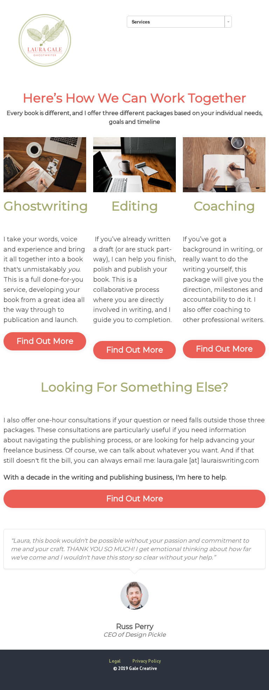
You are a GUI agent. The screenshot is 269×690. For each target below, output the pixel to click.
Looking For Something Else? (134, 387)
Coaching (224, 206)
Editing (134, 206)
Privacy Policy (146, 661)
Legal (114, 661)
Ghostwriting (46, 206)
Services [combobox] (141, 22)
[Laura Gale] (45, 39)
